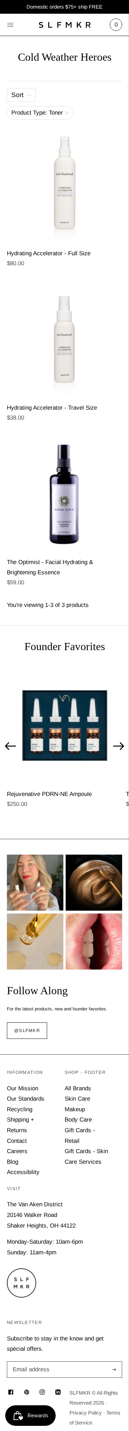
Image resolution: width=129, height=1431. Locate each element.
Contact (17, 1141)
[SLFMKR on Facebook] (10, 1393)
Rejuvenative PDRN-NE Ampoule (49, 794)
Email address (30, 1362)
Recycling (19, 1109)
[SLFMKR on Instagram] (42, 1393)
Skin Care (77, 1098)
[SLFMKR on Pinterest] (26, 1393)
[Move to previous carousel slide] (10, 746)
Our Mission (22, 1088)
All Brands (78, 1088)
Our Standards (25, 1098)
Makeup (75, 1109)
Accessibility (23, 1172)
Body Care (78, 1119)
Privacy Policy (85, 1413)
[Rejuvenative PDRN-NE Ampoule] (64, 725)
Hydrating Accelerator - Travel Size (52, 407)
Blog (12, 1162)
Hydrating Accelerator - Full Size (48, 253)
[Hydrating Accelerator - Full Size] (64, 184)
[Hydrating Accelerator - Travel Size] (64, 338)
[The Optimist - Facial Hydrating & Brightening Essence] (64, 492)
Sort (17, 94)
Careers (17, 1151)
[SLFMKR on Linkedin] (58, 1393)
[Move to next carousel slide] (118, 746)
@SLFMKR (27, 1030)
